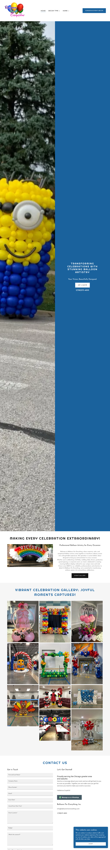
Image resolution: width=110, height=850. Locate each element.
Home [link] (43, 11)
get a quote (82, 285)
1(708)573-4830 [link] (82, 290)
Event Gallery (79, 575)
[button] (54, 11)
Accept (91, 843)
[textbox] (30, 775)
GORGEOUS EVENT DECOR (94, 10)
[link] (15, 10)
